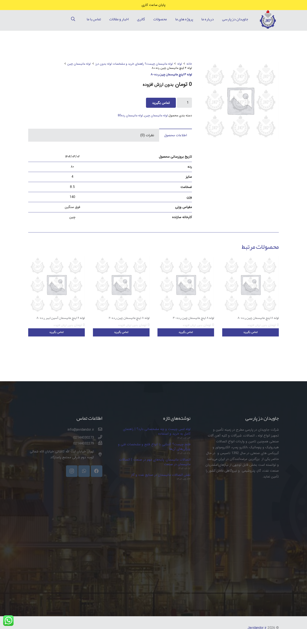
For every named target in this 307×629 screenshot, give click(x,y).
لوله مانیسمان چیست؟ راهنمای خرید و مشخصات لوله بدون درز (134, 64)
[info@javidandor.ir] (98, 430)
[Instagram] (71, 471)
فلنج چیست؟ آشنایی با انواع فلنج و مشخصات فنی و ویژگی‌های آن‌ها (154, 447)
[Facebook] (96, 471)
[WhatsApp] (84, 471)
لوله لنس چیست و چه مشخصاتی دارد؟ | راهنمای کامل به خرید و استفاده (156, 431)
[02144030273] (98, 438)
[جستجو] (73, 19)
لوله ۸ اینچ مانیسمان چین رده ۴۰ (193, 317)
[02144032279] (98, 444)
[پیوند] (268, 19)
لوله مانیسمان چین (79, 64)
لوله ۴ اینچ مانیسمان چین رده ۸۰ (171, 74)
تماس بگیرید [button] (250, 332)
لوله (179, 64)
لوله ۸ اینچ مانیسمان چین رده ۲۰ (129, 317)
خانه (189, 64)
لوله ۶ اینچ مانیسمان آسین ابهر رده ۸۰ (60, 317)
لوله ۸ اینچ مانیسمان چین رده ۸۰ (258, 317)
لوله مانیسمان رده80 (130, 115)
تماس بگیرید (161, 102)
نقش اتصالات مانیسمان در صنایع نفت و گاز (160, 475)
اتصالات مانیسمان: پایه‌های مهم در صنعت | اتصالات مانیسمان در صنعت (154, 462)
